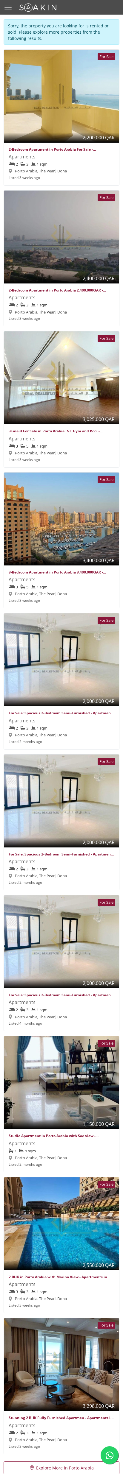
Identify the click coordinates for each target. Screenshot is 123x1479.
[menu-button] (8, 7)
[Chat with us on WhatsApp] (110, 1455)
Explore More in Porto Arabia (65, 1468)
